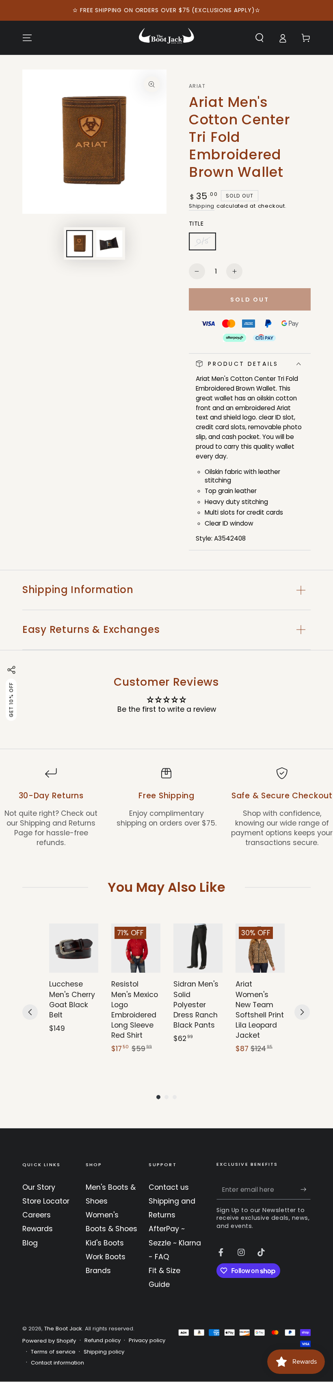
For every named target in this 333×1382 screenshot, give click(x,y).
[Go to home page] (166, 38)
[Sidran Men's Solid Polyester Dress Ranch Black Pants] (198, 948)
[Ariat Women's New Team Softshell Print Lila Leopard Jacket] (260, 948)
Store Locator (45, 1201)
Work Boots (105, 1257)
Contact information (57, 1363)
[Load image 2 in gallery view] (109, 243)
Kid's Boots (105, 1243)
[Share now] (11, 670)
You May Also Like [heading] (166, 887)
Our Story (38, 1187)
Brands (98, 1271)
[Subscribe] (306, 1189)
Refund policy (102, 1340)
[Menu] (27, 38)
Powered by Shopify (49, 1341)
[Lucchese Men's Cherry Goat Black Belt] (73, 948)
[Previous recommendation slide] (30, 1012)
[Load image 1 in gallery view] (79, 243)
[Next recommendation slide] (302, 1012)
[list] (166, 807)
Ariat (197, 86)
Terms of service (53, 1352)
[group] (74, 994)
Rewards (37, 1229)
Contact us (169, 1187)
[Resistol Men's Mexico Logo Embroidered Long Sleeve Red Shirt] (135, 948)
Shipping (201, 206)
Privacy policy (147, 1340)
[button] (259, 38)
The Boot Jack (63, 1328)
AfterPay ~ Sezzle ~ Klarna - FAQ (175, 1242)
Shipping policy (104, 1352)
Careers (36, 1215)
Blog (30, 1243)
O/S (206, 243)
